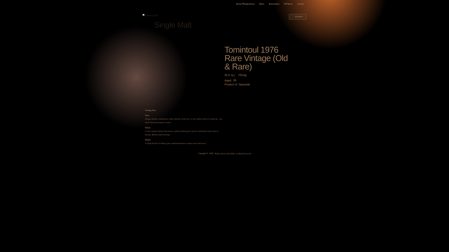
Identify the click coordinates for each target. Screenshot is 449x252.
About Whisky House (245, 4)
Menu (261, 4)
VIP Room (288, 4)
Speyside (244, 84)
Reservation (274, 4)
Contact (300, 4)
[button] (297, 16)
